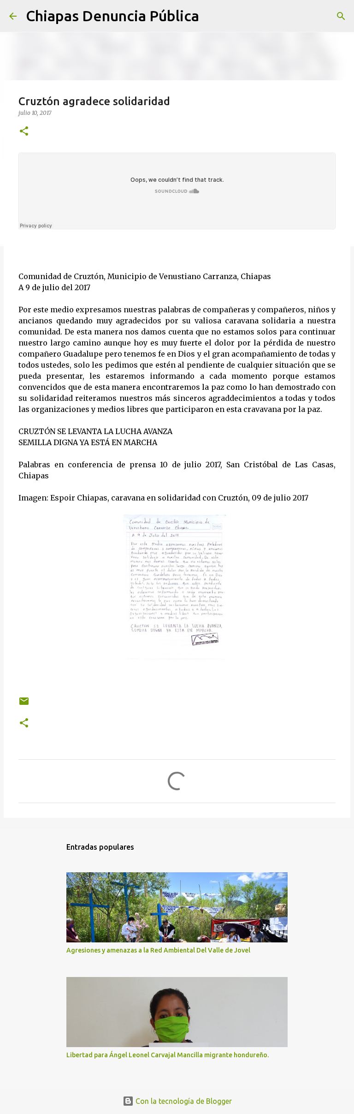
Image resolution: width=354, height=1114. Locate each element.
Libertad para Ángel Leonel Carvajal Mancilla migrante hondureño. (167, 1055)
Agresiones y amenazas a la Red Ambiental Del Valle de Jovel (158, 950)
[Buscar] (212, 16)
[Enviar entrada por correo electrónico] (24, 705)
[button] (24, 131)
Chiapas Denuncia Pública (112, 15)
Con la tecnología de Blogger (183, 1101)
